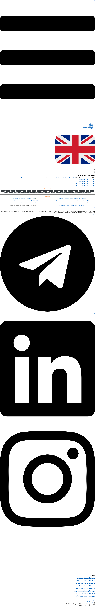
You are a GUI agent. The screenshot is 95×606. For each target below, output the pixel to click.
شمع (73, 177)
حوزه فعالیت (91, 117)
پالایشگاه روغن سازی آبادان (70, 192)
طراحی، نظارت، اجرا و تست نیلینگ (86, 585)
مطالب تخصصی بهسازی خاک (88, 120)
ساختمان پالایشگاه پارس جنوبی (82, 192)
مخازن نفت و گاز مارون (64, 192)
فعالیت (21, 177)
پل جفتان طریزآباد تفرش (16, 192)
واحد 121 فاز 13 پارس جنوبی (43, 192)
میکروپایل (70, 177)
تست (75, 177)
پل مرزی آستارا (21, 192)
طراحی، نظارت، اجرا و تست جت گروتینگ (84, 591)
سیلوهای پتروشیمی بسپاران (31, 192)
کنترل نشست (55, 177)
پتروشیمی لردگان (48, 192)
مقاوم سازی (50, 177)
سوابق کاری (91, 118)
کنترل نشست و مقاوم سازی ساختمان (85, 596)
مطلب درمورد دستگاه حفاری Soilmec (87, 179)
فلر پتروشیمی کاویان (25, 192)
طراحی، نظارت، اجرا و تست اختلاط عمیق (84, 588)
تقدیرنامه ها (91, 119)
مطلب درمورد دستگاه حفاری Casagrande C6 (85, 183)
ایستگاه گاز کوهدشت (53, 192)
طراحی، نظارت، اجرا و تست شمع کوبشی (84, 580)
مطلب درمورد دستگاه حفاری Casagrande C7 (85, 185)
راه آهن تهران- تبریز (11, 192)
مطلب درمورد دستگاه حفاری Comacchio (86, 181)
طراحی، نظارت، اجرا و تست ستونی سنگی (84, 593)
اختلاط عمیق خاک (65, 177)
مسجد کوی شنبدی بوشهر (89, 192)
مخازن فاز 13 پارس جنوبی (58, 192)
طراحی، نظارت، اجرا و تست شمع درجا (85, 578)
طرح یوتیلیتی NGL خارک (37, 192)
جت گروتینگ (60, 177)
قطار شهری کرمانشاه (6, 192)
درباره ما (91, 116)
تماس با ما (91, 121)
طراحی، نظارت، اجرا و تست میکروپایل (85, 583)
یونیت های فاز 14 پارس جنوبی (76, 192)
